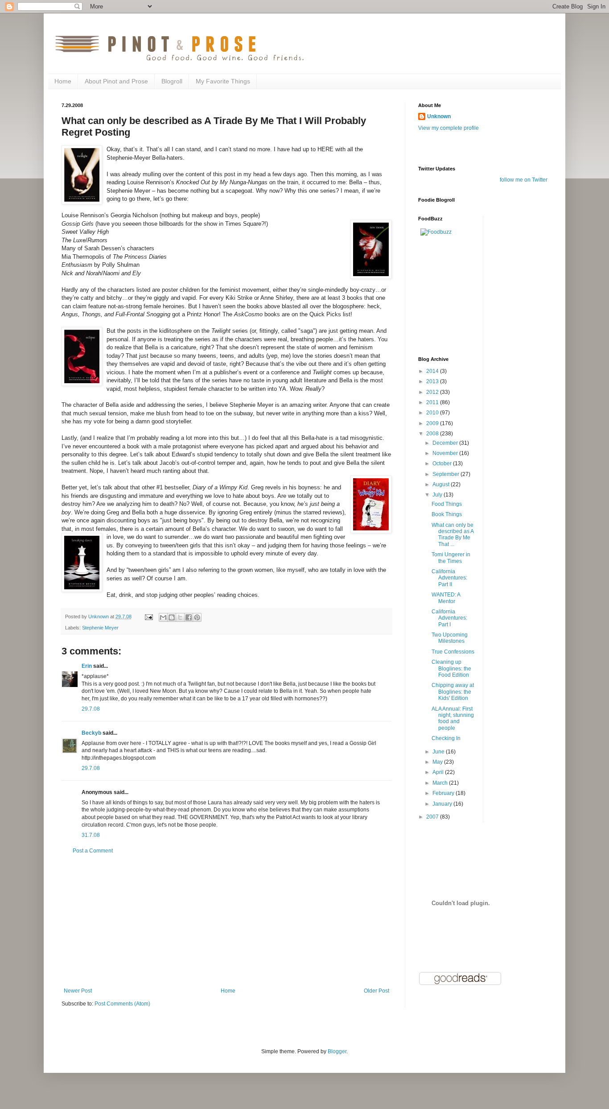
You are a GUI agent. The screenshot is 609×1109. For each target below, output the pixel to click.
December (445, 443)
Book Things (447, 514)
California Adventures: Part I (449, 618)
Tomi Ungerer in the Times (451, 557)
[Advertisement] (226, 921)
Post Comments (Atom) (122, 1004)
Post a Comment (93, 851)
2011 (433, 402)
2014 (433, 371)
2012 (433, 392)
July (438, 495)
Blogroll (171, 81)
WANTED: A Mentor (446, 598)
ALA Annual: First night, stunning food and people (453, 718)
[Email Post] (148, 616)
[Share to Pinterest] (197, 617)
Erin (87, 666)
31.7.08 (91, 835)
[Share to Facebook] (188, 617)
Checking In (446, 738)
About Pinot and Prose (116, 81)
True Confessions (453, 652)
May (438, 762)
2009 (433, 423)
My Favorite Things (223, 81)
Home (62, 81)
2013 (433, 381)
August (441, 484)
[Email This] (163, 617)
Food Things (447, 504)
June (439, 752)
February (444, 793)
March (440, 783)
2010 (433, 413)
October (442, 463)
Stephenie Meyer (100, 627)
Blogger (337, 1051)
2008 (433, 433)
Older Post (376, 991)
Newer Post (78, 991)
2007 (433, 817)
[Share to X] (180, 617)
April (438, 772)
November (445, 453)
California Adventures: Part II (449, 578)
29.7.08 (91, 709)
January (442, 804)
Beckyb (91, 733)
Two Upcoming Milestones (450, 638)
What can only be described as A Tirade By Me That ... (452, 534)
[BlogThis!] (171, 617)
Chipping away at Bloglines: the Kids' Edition (453, 691)
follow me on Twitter (523, 180)
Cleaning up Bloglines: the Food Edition (451, 668)
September (446, 474)
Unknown (439, 116)
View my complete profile (448, 128)
